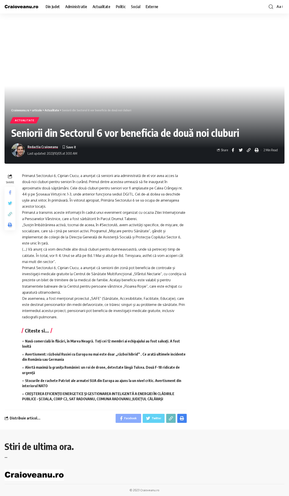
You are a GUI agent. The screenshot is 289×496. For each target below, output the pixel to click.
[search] (271, 7)
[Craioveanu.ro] (21, 7)
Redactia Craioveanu (43, 147)
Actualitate (24, 120)
